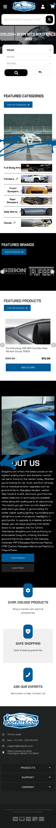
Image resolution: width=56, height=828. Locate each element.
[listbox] (28, 50)
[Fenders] (36, 179)
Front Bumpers (13, 190)
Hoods (8, 222)
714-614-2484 (14, 734)
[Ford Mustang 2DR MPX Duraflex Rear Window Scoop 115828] (27, 332)
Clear (39, 72)
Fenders (9, 178)
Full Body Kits (12, 167)
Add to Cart (28, 367)
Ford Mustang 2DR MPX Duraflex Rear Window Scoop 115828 (27, 350)
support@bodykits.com (20, 746)
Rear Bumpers (12, 201)
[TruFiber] (41, 271)
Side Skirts (10, 211)
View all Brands (13, 252)
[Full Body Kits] (36, 168)
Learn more (18, 568)
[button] (28, 768)
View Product (18, 558)
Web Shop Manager (34, 812)
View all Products (16, 308)
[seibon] (14, 271)
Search (16, 72)
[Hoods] (36, 223)
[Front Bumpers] (37, 190)
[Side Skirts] (36, 212)
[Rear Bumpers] (36, 201)
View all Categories (17, 104)
